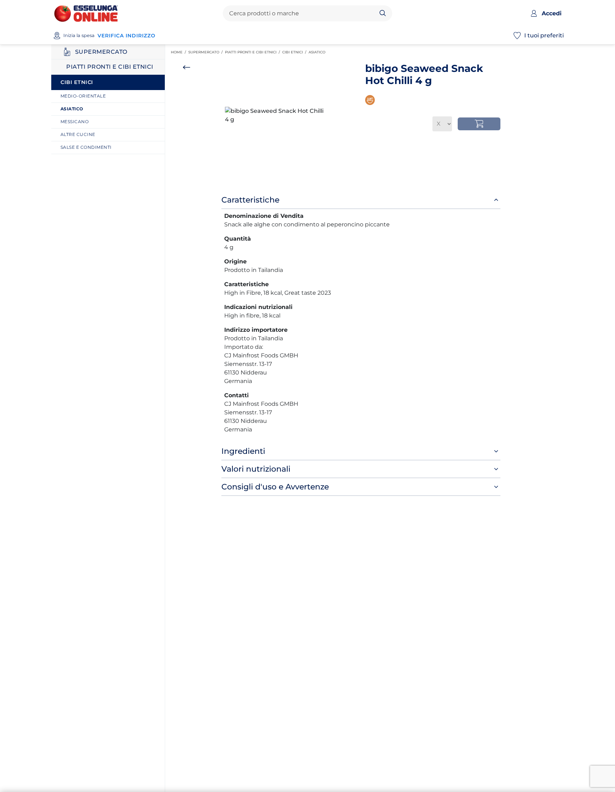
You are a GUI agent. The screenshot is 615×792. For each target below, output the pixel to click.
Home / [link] (179, 52)
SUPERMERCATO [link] (206, 52)
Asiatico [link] (318, 52)
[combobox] (301, 13)
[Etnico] (371, 100)
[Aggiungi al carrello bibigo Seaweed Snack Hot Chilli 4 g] (479, 123)
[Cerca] (383, 13)
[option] (274, 115)
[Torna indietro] (186, 67)
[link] (111, 96)
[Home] (86, 13)
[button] (274, 115)
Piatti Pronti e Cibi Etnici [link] (253, 52)
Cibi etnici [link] (295, 52)
